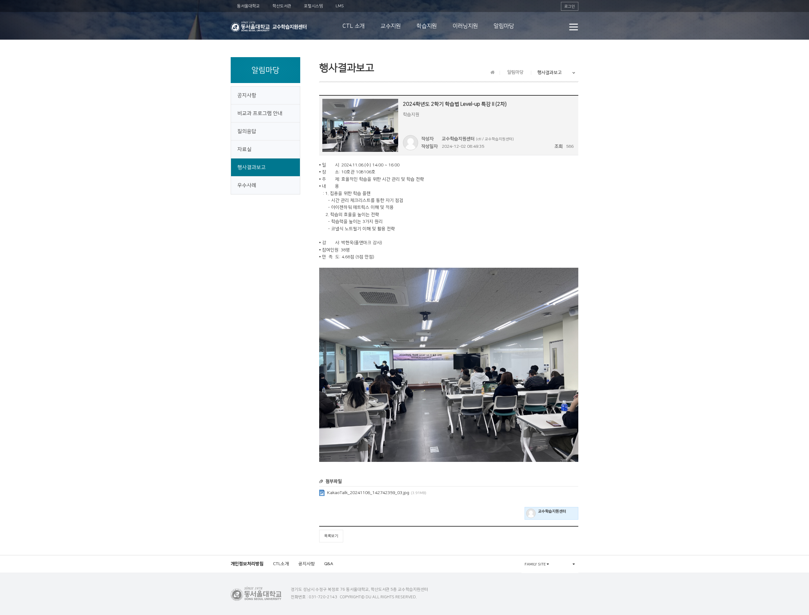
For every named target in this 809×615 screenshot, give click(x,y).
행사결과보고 (251, 167)
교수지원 (390, 26)
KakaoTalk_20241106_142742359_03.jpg (376, 492)
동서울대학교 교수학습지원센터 (269, 26)
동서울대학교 (248, 6)
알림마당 (504, 26)
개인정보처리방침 (247, 563)
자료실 (244, 149)
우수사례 (246, 185)
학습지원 (427, 26)
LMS (340, 6)
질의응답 (246, 131)
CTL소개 (281, 563)
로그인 (569, 6)
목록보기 (331, 536)
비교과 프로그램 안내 (260, 113)
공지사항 (246, 95)
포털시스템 (313, 6)
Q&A (328, 563)
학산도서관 (281, 6)
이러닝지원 (465, 26)
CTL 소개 (354, 26)
